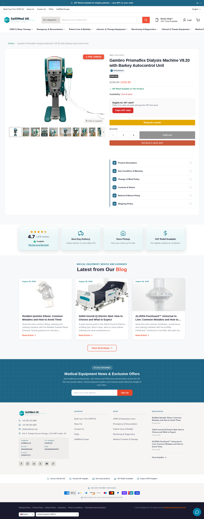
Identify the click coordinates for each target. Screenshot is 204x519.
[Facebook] (21, 463)
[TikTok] (53, 463)
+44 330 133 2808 (29, 421)
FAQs (51, 9)
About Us (30, 9)
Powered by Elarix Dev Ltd (174, 508)
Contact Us (41, 9)
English (195, 9)
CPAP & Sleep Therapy (20, 29)
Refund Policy (50, 508)
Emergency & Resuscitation (50, 29)
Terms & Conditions (75, 508)
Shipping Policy (25, 508)
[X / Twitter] (40, 463)
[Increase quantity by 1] (133, 135)
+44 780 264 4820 (29, 425)
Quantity (113, 129)
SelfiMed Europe (63, 9)
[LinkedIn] (34, 463)
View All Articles (100, 348)
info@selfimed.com (30, 429)
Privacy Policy (38, 508)
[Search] (146, 20)
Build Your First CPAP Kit (13, 9)
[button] (15, 132)
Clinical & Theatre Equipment (175, 29)
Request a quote (152, 122)
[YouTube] (46, 463)
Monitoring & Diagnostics (144, 29)
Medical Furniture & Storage (125, 439)
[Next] (197, 3)
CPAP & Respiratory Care (124, 419)
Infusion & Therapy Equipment (111, 29)
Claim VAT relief (123, 110)
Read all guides (158, 457)
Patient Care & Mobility (80, 29)
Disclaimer (62, 508)
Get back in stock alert (152, 143)
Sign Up (125, 393)
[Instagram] (27, 463)
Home (11, 43)
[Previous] (3, 3)
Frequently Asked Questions (95, 508)
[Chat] (197, 512)
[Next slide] (103, 132)
